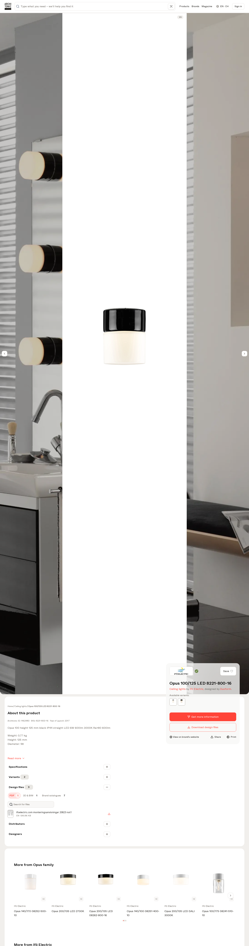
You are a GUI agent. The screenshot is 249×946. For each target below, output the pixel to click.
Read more (14, 758)
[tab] (14, 796)
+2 (43, 899)
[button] (123, 920)
